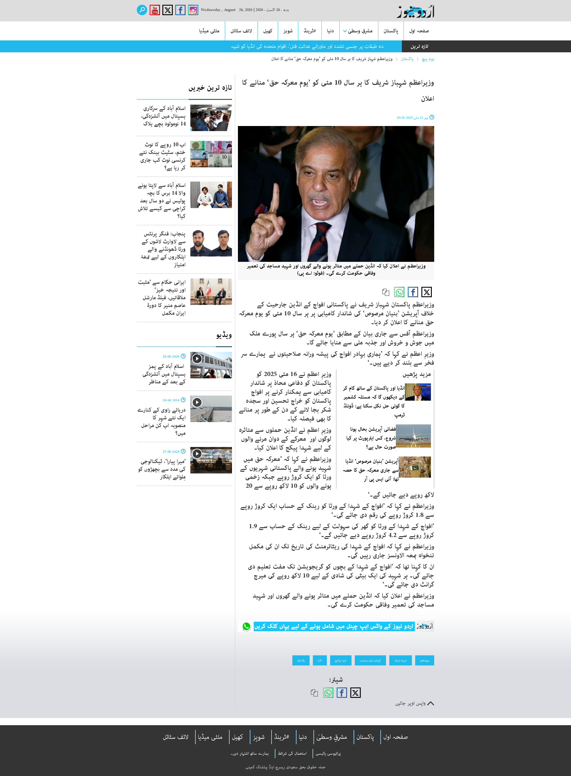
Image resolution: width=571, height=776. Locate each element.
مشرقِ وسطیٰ (331, 737)
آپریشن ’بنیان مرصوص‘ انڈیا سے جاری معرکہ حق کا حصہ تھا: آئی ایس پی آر (371, 470)
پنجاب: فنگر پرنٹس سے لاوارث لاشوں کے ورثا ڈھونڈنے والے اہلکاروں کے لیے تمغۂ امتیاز (163, 249)
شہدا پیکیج (340, 660)
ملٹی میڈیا (209, 31)
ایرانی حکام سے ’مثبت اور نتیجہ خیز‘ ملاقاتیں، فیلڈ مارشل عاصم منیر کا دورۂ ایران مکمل (162, 297)
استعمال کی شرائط (292, 753)
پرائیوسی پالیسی (328, 753)
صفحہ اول (419, 31)
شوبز (288, 31)
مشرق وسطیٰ (360, 31)
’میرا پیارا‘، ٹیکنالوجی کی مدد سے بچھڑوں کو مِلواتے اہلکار (162, 469)
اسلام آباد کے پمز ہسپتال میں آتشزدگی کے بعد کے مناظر (164, 374)
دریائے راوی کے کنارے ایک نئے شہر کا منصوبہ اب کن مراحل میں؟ (161, 421)
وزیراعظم (424, 660)
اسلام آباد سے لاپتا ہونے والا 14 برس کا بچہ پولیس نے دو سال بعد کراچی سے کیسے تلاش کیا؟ (162, 201)
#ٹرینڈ (310, 31)
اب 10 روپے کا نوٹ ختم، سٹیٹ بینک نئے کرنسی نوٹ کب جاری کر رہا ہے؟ (162, 156)
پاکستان (391, 31)
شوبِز (259, 737)
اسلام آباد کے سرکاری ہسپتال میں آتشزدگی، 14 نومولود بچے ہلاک (163, 116)
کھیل (267, 31)
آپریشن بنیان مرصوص (370, 660)
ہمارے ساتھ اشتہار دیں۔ (249, 753)
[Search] (142, 10)
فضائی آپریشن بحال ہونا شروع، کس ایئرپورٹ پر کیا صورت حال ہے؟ (371, 438)
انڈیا (320, 660)
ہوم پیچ (428, 59)
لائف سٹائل (241, 31)
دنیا (330, 31)
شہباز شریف (400, 660)
